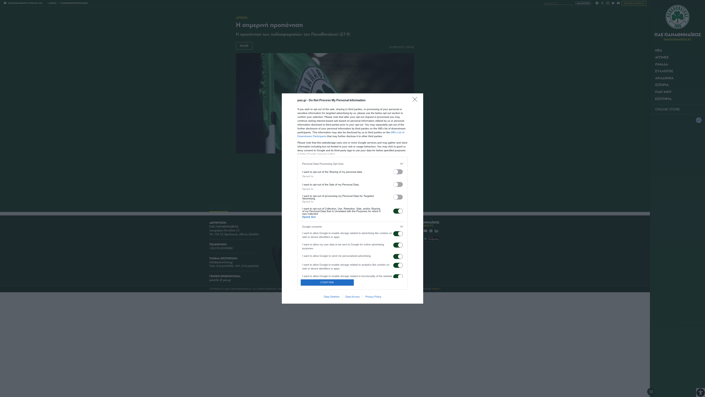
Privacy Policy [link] (373, 296)
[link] (416, 100)
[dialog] (352, 198)
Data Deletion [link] (332, 296)
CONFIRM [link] (327, 282)
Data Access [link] (352, 296)
